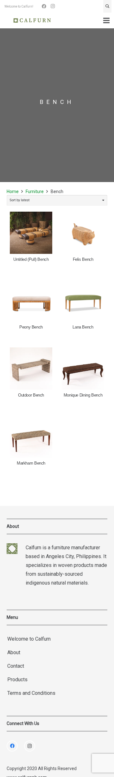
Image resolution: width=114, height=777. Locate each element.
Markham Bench (31, 463)
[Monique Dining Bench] (83, 368)
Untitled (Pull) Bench (30, 259)
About (13, 652)
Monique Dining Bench (83, 395)
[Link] (32, 20)
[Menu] (106, 20)
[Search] (107, 6)
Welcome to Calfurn (29, 639)
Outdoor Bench (31, 395)
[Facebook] (44, 6)
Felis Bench (83, 259)
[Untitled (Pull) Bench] (31, 233)
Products (17, 680)
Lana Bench (83, 327)
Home (13, 191)
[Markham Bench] (31, 436)
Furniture (35, 191)
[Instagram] (52, 6)
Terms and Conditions (31, 693)
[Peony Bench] (31, 301)
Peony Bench (31, 327)
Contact (15, 666)
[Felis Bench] (83, 233)
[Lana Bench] (83, 301)
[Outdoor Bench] (31, 368)
